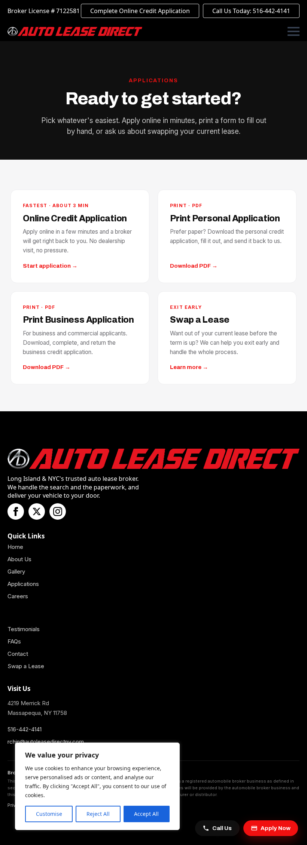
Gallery (16, 571)
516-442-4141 (24, 729)
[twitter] (36, 511)
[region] (97, 786)
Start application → (50, 266)
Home (15, 546)
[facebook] (15, 511)
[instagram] (57, 511)
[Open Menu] (294, 31)
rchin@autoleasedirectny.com (45, 741)
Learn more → (189, 367)
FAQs (14, 641)
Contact (17, 653)
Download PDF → (194, 266)
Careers (17, 596)
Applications (23, 583)
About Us (19, 559)
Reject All (98, 813)
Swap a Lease (25, 666)
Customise (49, 813)
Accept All (146, 813)
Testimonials (23, 629)
